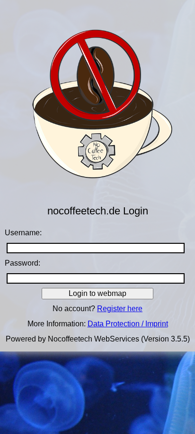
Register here (119, 309)
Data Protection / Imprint (128, 324)
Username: (23, 233)
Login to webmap (97, 293)
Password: (22, 263)
